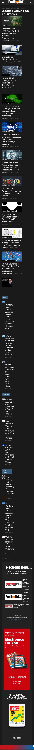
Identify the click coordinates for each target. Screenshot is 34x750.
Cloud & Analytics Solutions (8, 53)
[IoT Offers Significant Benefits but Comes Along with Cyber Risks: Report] (3, 362)
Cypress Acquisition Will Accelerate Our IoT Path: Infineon (9, 407)
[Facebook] (11, 619)
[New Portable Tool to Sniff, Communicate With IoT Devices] (3, 421)
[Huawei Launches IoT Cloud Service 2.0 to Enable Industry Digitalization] (12, 257)
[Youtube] (22, 619)
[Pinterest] (17, 619)
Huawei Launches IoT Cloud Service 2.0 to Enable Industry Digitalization (11, 267)
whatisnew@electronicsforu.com (17, 617)
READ (17, 738)
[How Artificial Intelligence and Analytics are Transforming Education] (12, 71)
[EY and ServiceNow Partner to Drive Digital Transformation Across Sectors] (3, 336)
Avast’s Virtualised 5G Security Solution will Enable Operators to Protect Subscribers (11, 166)
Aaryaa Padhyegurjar (7, 61)
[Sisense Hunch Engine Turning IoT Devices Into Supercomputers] (12, 233)
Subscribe (22, 677)
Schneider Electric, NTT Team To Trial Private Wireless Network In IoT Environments (10, 33)
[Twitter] (21, 619)
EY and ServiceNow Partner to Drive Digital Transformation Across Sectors (9, 345)
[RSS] (19, 619)
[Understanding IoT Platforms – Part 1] (12, 50)
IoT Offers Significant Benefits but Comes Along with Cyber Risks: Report (9, 374)
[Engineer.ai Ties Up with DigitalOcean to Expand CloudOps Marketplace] (12, 207)
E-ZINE (19, 738)
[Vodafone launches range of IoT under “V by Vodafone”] (3, 537)
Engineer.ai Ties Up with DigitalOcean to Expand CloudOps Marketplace (10, 218)
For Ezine (17, 683)
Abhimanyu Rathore (7, 224)
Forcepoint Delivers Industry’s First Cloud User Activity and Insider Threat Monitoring (11, 111)
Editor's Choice (5, 75)
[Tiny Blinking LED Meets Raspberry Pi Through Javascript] (3, 477)
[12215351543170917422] (7, 286)
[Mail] (16, 619)
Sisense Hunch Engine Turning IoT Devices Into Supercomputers (11, 242)
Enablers (8, 8)
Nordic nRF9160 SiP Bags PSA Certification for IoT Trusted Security (9, 453)
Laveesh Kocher (6, 40)
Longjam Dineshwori (7, 273)
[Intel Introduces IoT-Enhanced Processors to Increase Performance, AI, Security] (12, 127)
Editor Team (5, 90)
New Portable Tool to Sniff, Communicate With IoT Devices (9, 429)
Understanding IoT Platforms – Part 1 (10, 58)
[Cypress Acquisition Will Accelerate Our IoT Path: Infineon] (3, 399)
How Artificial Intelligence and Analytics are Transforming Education (9, 83)
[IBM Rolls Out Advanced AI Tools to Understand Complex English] (12, 181)
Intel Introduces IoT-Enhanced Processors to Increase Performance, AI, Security (11, 139)
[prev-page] (3, 392)
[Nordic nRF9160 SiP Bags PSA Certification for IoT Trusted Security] (3, 445)
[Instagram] (13, 619)
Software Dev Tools (6, 237)
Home (3, 8)
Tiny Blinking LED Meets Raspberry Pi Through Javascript (9, 486)
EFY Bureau (5, 247)
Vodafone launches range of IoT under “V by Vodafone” (9, 544)
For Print (22, 678)
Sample (11, 677)
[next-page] (6, 392)
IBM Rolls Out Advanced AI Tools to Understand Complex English (11, 192)
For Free (11, 678)
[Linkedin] (14, 619)
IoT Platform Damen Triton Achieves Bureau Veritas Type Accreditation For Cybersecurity (9, 315)
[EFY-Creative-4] (17, 749)
